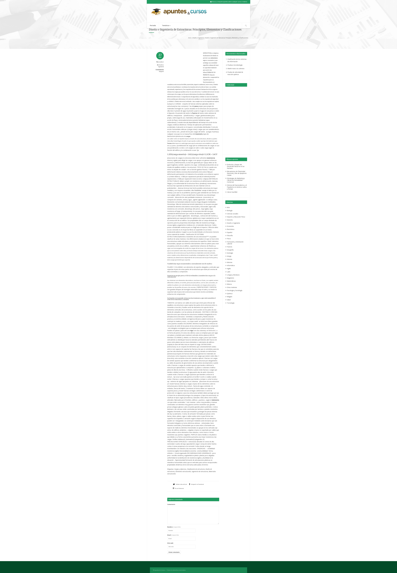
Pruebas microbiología (234, 65)
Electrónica (230, 229)
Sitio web (170, 543)
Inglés (229, 269)
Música (229, 284)
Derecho (230, 220)
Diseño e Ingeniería (198, 38)
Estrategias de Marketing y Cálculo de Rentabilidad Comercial (236, 180)
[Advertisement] (198, 43)
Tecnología (230, 303)
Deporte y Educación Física (236, 217)
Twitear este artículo (181, 484)
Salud (229, 300)
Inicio (189, 38)
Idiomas (229, 262)
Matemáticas (231, 281)
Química (229, 294)
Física (229, 239)
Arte (228, 207)
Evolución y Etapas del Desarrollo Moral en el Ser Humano (236, 166)
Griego (229, 256)
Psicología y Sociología (234, 290)
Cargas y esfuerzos (180, 469)
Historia (229, 259)
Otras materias (232, 287)
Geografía (230, 250)
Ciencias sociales (232, 214)
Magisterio (230, 278)
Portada (153, 25)
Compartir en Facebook (197, 484)
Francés (229, 247)
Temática (164, 25)
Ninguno (161, 71)
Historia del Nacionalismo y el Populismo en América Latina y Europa (237, 187)
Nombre (174, 527)
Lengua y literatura (233, 275)
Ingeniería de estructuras (200, 471)
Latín (228, 272)
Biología (229, 210)
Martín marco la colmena (235, 68)
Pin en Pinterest (179, 488)
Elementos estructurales (183, 471)
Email (173, 535)
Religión (229, 297)
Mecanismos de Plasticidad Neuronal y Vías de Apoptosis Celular (237, 173)
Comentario (171, 504)
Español (229, 232)
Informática (231, 265)
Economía (230, 226)
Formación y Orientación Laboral (235, 243)
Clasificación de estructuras (196, 469)
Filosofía (230, 235)
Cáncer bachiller (232, 192)
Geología (230, 253)
